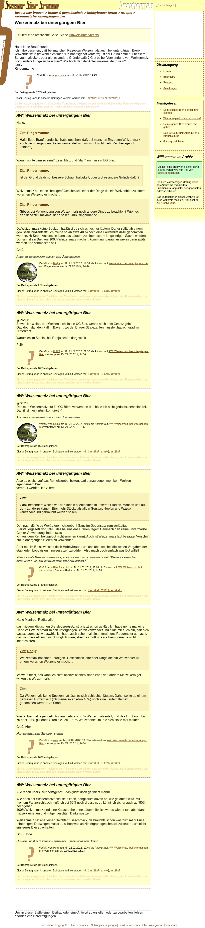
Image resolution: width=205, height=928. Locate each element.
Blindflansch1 (61, 567)
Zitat (23, 133)
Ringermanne (59, 75)
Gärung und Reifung (174, 141)
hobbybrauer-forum (102, 12)
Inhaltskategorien (152, 925)
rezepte (126, 12)
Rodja (56, 263)
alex (55, 740)
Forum (167, 71)
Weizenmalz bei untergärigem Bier (128, 263)
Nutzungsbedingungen (104, 925)
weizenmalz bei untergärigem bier (40, 16)
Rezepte (168, 82)
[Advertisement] (89, 899)
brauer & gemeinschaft (65, 12)
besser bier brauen (29, 12)
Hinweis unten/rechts (84, 35)
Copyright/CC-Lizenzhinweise (72, 925)
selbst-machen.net (168, 172)
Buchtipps (169, 76)
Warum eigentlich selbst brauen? (182, 118)
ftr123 (56, 351)
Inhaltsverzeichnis (129, 925)
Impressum (170, 925)
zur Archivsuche (166, 202)
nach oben (47, 925)
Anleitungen (170, 88)
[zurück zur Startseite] (30, 5)
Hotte (56, 847)
